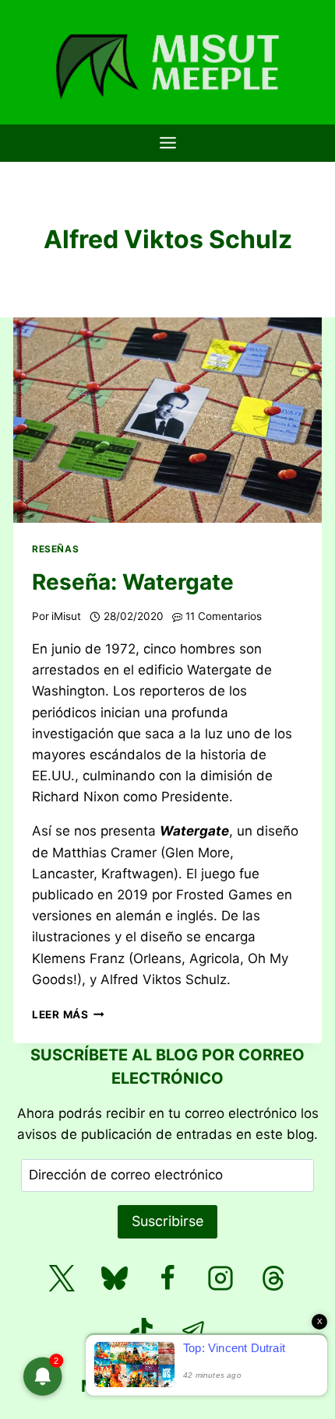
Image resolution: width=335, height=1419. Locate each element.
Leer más (68, 1014)
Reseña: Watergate (133, 582)
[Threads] (273, 1278)
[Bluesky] (114, 1278)
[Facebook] (167, 1278)
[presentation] (167, 420)
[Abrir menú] (167, 143)
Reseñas (55, 549)
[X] (61, 1278)
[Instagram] (220, 1278)
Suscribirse (167, 1221)
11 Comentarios (223, 616)
